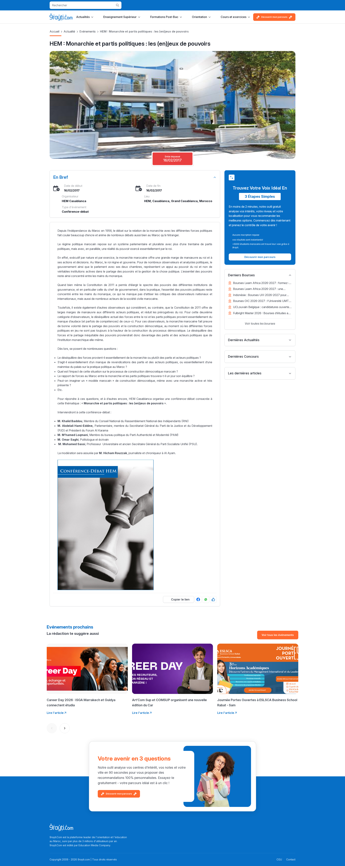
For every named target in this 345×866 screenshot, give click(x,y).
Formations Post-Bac (164, 17)
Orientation (199, 17)
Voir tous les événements (278, 634)
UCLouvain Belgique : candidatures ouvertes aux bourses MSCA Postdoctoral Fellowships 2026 (262, 307)
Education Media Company (94, 845)
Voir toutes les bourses (260, 323)
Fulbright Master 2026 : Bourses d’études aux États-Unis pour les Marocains (262, 313)
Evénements (87, 31)
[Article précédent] (52, 728)
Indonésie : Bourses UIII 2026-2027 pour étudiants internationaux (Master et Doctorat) (262, 295)
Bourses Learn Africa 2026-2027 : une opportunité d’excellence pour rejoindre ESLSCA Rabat (258, 289)
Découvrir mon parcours (274, 17)
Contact (290, 859)
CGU (279, 859)
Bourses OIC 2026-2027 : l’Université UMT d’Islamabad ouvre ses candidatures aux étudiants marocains (261, 301)
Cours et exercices (233, 17)
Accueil (54, 31)
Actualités (83, 17)
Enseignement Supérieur (120, 17)
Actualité (69, 31)
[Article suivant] (65, 728)
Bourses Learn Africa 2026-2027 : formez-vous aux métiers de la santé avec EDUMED (261, 283)
